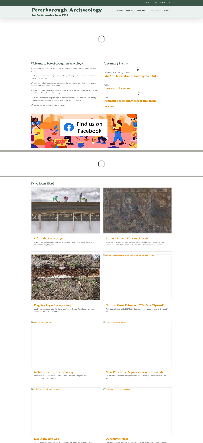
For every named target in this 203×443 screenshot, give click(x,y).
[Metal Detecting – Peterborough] (65, 344)
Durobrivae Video (117, 439)
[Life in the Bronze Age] (65, 210)
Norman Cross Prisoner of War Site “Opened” (135, 305)
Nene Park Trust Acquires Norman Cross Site (135, 372)
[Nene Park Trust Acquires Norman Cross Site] (137, 344)
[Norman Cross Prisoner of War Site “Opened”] (137, 277)
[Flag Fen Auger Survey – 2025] (65, 277)
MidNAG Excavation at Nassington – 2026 (131, 76)
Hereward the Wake (117, 88)
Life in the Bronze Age (48, 239)
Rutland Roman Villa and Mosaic (127, 239)
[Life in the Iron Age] (65, 411)
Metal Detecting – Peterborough (54, 372)
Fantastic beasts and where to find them (130, 101)
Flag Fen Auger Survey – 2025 (53, 305)
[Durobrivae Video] (137, 411)
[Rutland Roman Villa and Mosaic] (137, 210)
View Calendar (109, 106)
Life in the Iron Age (46, 439)
